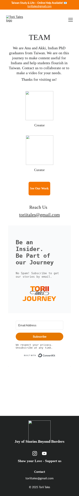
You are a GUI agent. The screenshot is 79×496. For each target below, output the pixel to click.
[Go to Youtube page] (44, 453)
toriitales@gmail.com (39, 6)
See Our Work (39, 188)
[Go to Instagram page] (34, 453)
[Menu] (70, 19)
